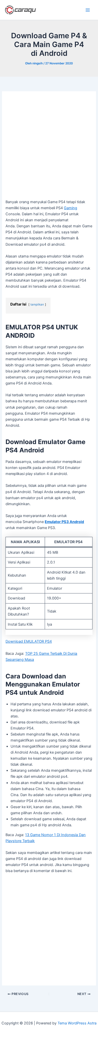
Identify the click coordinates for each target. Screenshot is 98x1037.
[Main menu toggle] (87, 10)
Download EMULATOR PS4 (29, 641)
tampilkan (37, 304)
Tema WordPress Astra (77, 1023)
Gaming (70, 208)
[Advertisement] (49, 148)
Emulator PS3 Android (64, 522)
